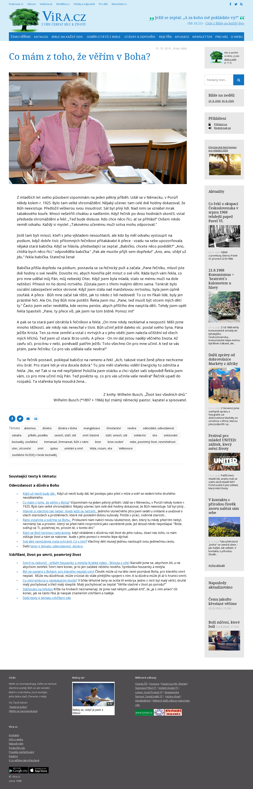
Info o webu (16, 739)
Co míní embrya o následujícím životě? (50, 580)
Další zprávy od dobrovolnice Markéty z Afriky (223, 359)
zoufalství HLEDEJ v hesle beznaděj (34, 455)
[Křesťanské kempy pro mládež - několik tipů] (224, 164)
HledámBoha (142, 700)
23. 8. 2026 (215, 101)
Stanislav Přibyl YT (145, 688)
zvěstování (170, 435)
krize (98, 442)
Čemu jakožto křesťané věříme (223, 601)
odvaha (16, 435)
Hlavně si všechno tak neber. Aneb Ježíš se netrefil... (60, 511)
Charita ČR (141, 684)
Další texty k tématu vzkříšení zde (47, 598)
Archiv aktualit (217, 565)
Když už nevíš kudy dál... (39, 493)
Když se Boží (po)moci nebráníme (46, 533)
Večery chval (172, 696)
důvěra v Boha (67, 428)
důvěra (46, 428)
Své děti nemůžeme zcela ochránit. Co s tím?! (55, 541)
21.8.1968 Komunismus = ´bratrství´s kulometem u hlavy (221, 279)
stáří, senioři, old (116, 435)
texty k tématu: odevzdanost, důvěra (56, 546)
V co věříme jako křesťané (24, 760)
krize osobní (115, 442)
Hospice (154, 684)
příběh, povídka (38, 435)
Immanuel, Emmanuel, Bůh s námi (66, 442)
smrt (40, 448)
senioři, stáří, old (65, 435)
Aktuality (216, 191)
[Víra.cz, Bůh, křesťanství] (47, 20)
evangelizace (92, 428)
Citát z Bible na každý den (224, 23)
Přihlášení (217, 118)
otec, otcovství (21, 448)
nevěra (131, 428)
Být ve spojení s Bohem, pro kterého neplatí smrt (58, 571)
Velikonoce (126, 448)
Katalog (13, 756)
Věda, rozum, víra (101, 448)
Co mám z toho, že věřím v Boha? (46, 502)
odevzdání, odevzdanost (158, 428)
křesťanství (114, 428)
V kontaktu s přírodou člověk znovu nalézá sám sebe (224, 506)
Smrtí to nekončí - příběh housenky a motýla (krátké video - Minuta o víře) (76, 563)
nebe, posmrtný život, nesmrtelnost (153, 442)
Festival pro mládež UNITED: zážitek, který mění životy (223, 442)
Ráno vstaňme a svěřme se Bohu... (47, 520)
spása (54, 448)
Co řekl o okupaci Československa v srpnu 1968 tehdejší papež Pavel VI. (223, 212)
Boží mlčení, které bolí (224, 624)
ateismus (30, 428)
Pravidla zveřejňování (21, 752)
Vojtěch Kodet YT (168, 688)
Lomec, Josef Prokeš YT (148, 692)
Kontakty (14, 735)
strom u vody (230, 59)
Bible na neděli (222, 95)
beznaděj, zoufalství (24, 442)
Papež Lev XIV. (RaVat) (174, 684)
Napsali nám (16, 743)
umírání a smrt (73, 448)
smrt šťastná (91, 435)
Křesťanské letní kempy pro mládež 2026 (223, 148)
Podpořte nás (17, 748)
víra (154, 435)
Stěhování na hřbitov (38, 589)
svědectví (140, 435)
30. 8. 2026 (228, 101)
